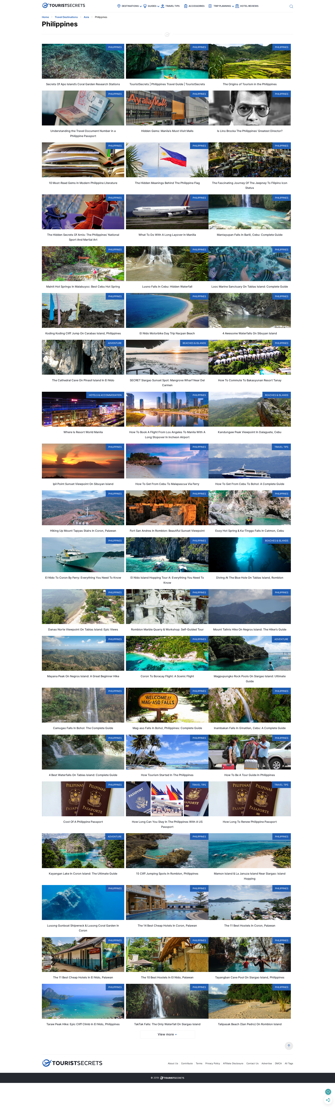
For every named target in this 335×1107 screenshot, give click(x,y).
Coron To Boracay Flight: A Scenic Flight (167, 676)
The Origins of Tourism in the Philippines (250, 84)
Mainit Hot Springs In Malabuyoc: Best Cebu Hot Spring (83, 286)
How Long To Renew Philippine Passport (250, 821)
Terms (199, 1063)
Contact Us (252, 1063)
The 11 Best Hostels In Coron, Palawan (249, 925)
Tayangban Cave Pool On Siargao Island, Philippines (249, 977)
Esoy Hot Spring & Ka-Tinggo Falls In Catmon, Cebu (249, 530)
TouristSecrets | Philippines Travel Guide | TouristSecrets (167, 84)
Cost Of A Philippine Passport (83, 821)
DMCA (278, 1063)
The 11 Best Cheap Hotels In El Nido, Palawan (83, 977)
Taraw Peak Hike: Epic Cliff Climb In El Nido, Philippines (83, 1024)
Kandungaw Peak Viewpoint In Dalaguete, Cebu (249, 432)
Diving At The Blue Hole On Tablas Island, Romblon (249, 577)
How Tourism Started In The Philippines (167, 775)
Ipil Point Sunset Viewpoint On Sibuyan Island (83, 484)
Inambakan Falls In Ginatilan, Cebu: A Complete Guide (250, 728)
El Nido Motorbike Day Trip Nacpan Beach (167, 333)
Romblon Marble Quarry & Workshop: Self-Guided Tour (167, 629)
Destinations (130, 6)
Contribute (187, 1063)
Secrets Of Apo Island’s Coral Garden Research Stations (83, 84)
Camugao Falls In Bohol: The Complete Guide (83, 728)
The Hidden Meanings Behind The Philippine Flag (167, 183)
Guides (152, 6)
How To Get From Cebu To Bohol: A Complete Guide (249, 484)
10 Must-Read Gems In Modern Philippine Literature (83, 183)
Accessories (196, 6)
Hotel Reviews (249, 6)
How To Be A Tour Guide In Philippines (249, 775)
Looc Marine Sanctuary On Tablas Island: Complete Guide (249, 286)
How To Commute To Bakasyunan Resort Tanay (249, 380)
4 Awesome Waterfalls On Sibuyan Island (249, 333)
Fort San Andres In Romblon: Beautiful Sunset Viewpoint (167, 530)
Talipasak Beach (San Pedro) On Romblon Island (250, 1024)
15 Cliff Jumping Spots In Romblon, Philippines (167, 873)
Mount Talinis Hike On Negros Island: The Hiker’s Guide (249, 629)
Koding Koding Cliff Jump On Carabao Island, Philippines (83, 333)
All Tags (289, 1063)
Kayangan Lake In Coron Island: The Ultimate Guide (83, 873)
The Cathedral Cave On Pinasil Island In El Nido (83, 380)
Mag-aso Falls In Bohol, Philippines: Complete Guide (167, 728)
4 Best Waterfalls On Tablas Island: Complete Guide (83, 775)
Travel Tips (172, 6)
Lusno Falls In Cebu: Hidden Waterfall (167, 286)
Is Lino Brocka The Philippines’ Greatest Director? (249, 131)
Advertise (267, 1063)
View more (166, 1034)
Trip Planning (222, 6)
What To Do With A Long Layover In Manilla (167, 234)
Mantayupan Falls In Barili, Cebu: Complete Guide (249, 234)
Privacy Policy (212, 1063)
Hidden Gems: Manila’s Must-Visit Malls (167, 131)
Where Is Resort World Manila (83, 432)
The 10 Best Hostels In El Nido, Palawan (167, 977)
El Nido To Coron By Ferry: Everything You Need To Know (83, 577)
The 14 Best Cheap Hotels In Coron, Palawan (167, 925)
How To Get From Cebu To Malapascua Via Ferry (167, 484)
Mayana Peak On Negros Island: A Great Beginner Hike (83, 676)
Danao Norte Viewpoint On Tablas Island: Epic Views (83, 629)
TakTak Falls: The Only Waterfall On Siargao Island (167, 1024)
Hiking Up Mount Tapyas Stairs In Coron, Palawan (83, 530)
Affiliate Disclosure (233, 1063)
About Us (173, 1063)
